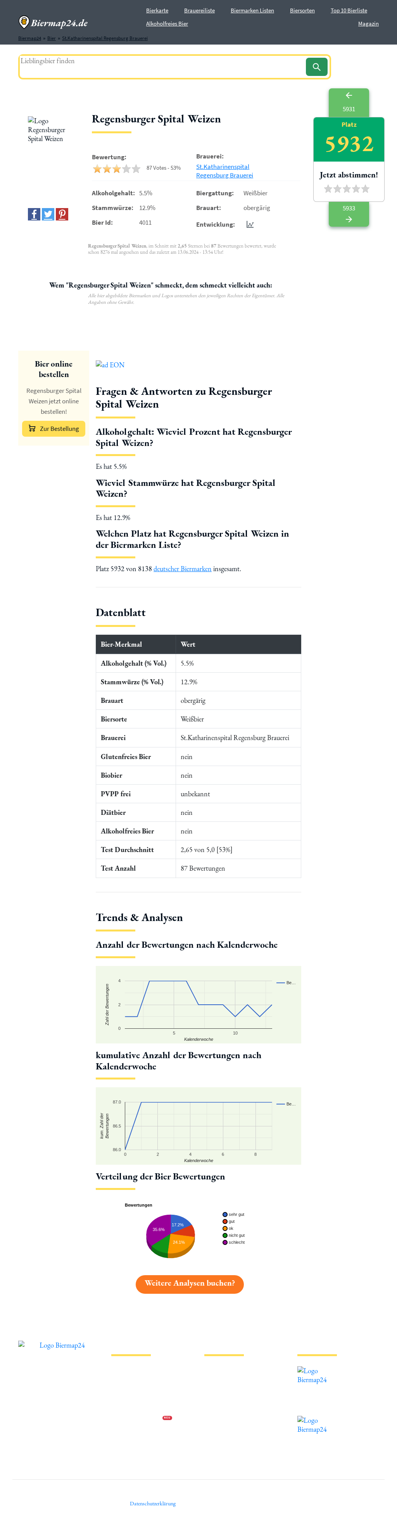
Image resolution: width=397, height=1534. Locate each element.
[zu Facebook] (34, 214)
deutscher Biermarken (183, 568)
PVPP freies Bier (220, 1418)
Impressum (123, 1381)
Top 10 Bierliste (349, 10)
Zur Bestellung (59, 428)
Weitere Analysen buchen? (190, 1282)
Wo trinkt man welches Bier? (234, 1443)
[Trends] (248, 224)
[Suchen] (317, 67)
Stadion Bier (217, 1406)
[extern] (322, 1370)
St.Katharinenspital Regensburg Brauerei (224, 170)
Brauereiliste (199, 10)
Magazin (368, 23)
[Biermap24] (53, 22)
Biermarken (216, 1394)
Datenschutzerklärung (134, 1394)
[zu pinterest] (62, 214)
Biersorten (302, 10)
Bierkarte (157, 10)
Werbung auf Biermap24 (136, 1418)
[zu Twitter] (48, 214)
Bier (208, 1369)
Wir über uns (124, 1406)
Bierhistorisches (220, 1431)
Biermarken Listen (252, 10)
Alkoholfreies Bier (167, 23)
